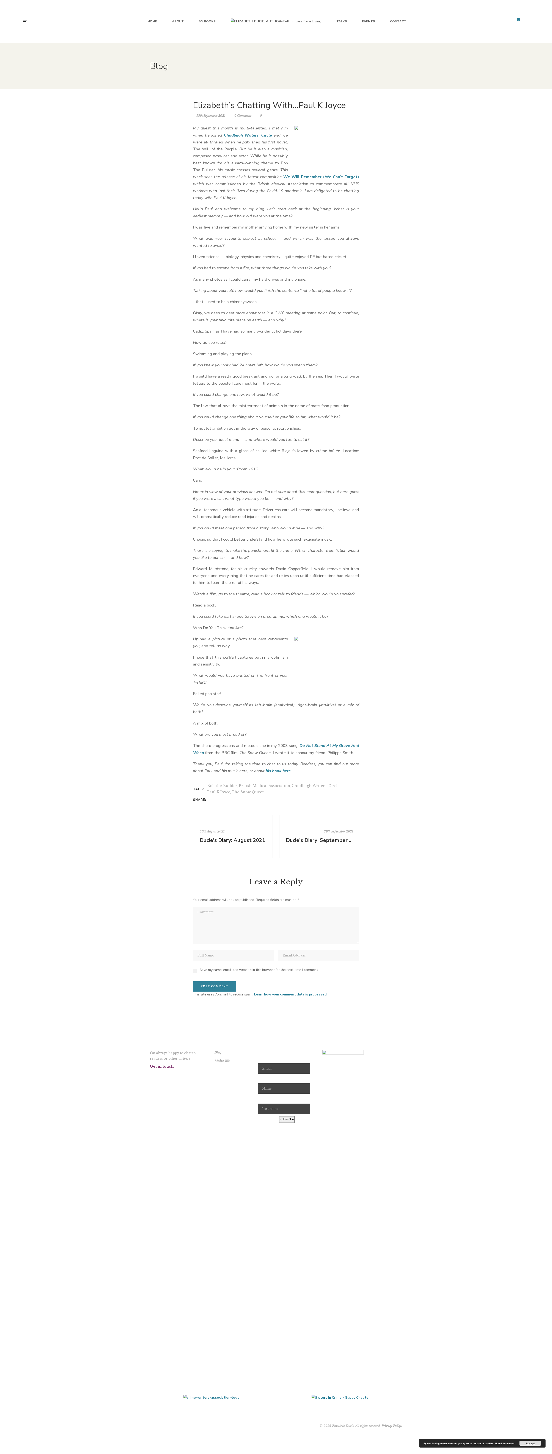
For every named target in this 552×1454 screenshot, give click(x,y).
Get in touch (162, 1066)
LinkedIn (195, 1074)
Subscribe (286, 1119)
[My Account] (528, 22)
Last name (266, 1098)
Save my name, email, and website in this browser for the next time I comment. (259, 969)
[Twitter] (216, 799)
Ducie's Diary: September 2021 (319, 840)
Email (262, 1058)
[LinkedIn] (222, 799)
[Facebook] (210, 799)
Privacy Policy (391, 1426)
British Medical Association (264, 786)
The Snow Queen (248, 792)
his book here (278, 771)
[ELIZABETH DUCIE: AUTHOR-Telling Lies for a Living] (276, 21)
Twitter (162, 1074)
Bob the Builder (222, 786)
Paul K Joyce (218, 792)
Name (262, 1078)
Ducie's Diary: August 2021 (232, 840)
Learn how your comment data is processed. (291, 994)
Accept (530, 1443)
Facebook (151, 1074)
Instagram (173, 1074)
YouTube (184, 1074)
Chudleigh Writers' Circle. (316, 786)
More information (504, 1443)
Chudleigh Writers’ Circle (248, 135)
